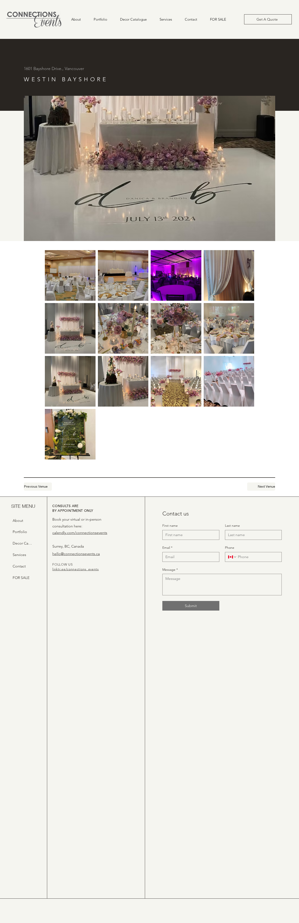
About (18, 520)
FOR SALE (21, 577)
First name (170, 525)
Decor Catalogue (22, 543)
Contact (19, 566)
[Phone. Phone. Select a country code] (232, 557)
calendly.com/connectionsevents (79, 532)
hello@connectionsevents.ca (76, 554)
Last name (232, 525)
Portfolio (20, 532)
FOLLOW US (62, 564)
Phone (229, 547)
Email (167, 547)
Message (170, 569)
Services (19, 554)
